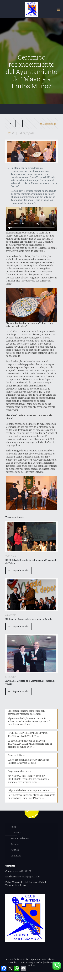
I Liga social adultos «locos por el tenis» (28, 790)
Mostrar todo (49, 124)
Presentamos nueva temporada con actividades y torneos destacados (26, 712)
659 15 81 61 (25, 871)
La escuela (16, 832)
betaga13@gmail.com (29, 876)
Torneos (15, 844)
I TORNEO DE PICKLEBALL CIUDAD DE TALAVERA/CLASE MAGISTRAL (28, 734)
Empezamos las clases (19, 771)
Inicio (13, 827)
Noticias (15, 850)
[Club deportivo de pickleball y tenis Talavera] (31, 9)
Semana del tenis (17, 755)
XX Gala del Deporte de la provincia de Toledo (28, 619)
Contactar (16, 855)
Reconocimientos (20, 838)
